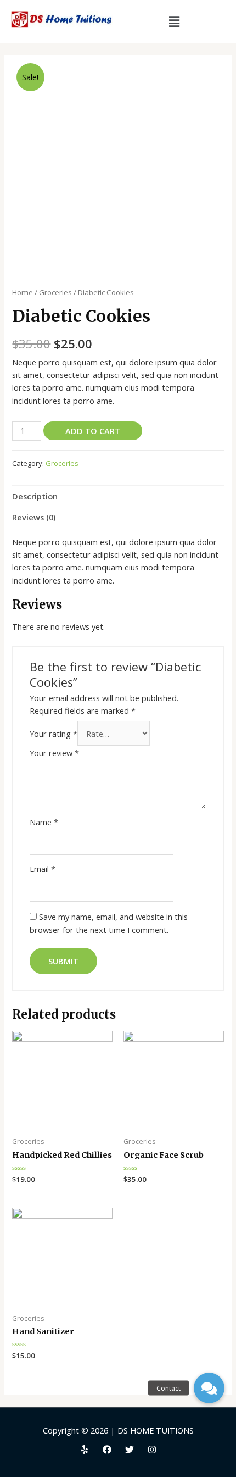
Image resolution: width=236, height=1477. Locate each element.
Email (42, 868)
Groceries (55, 292)
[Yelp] (84, 1449)
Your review (54, 752)
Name (44, 822)
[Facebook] (107, 1449)
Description (35, 496)
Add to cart (92, 430)
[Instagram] (152, 1449)
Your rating (53, 733)
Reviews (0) (33, 517)
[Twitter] (129, 1449)
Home (22, 292)
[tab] (117, 496)
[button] (209, 1388)
